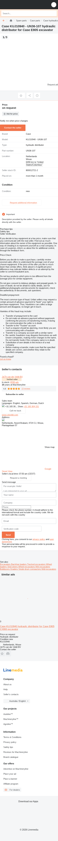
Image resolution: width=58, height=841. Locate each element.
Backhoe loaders (19, 564)
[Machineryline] (11, 20)
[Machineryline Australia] (19, 4)
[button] (54, 4)
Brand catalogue (10, 757)
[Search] (54, 13)
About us (7, 684)
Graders (14, 569)
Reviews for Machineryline (15, 752)
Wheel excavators (26, 566)
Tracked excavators (36, 564)
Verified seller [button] (12, 379)
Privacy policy (9, 742)
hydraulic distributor (35, 145)
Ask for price (12, 114)
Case (28, 134)
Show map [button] (49, 447)
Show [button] (21, 406)
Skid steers (12, 566)
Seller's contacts (11, 694)
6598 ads (14, 382)
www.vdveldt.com (10, 415)
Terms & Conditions (12, 737)
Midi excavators (49, 569)
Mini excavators (42, 566)
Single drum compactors (30, 569)
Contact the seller (12, 128)
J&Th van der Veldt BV (12, 376)
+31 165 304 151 (31, 406)
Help (5, 689)
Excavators (5, 564)
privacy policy (39, 539)
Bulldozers (5, 569)
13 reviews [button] (26, 389)
